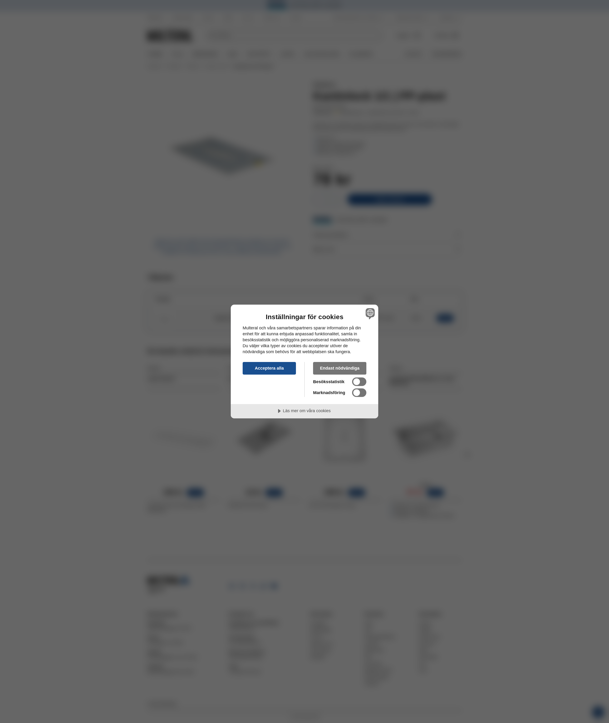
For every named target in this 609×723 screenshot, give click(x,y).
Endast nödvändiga (339, 368)
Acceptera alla (269, 368)
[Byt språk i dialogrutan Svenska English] (369, 313)
